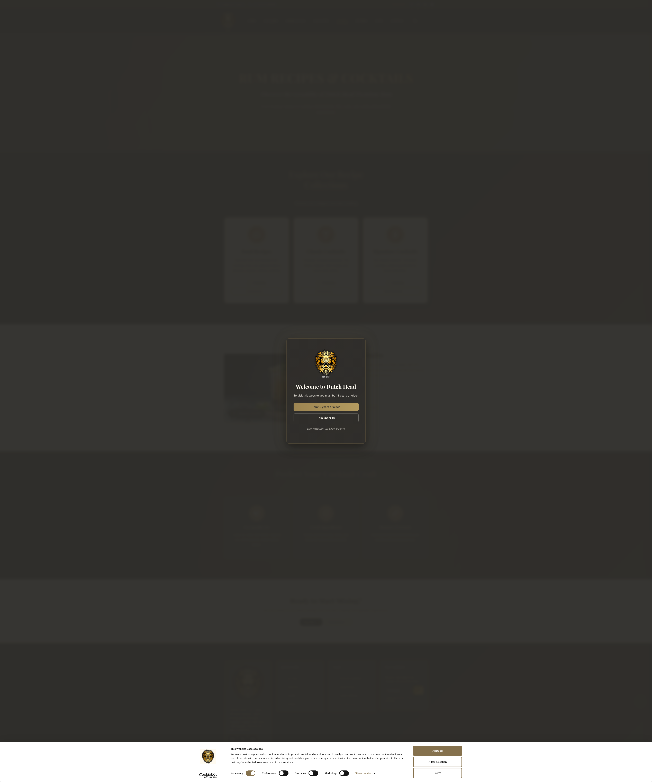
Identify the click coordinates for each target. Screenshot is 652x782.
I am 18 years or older (326, 407)
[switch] (283, 773)
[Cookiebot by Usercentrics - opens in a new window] (208, 775)
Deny (437, 772)
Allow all (437, 750)
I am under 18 (326, 418)
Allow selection (438, 761)
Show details (363, 773)
